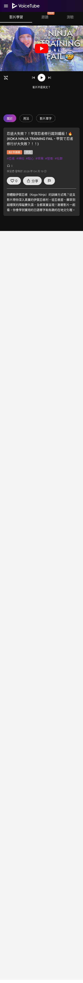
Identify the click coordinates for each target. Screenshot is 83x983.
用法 (26, 118)
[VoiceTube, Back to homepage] (26, 6)
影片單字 (46, 118)
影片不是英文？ (41, 87)
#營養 (49, 158)
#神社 (20, 158)
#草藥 (39, 158)
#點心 (30, 158)
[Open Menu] (6, 6)
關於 (10, 118)
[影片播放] (41, 48)
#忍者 (11, 158)
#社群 (59, 158)
